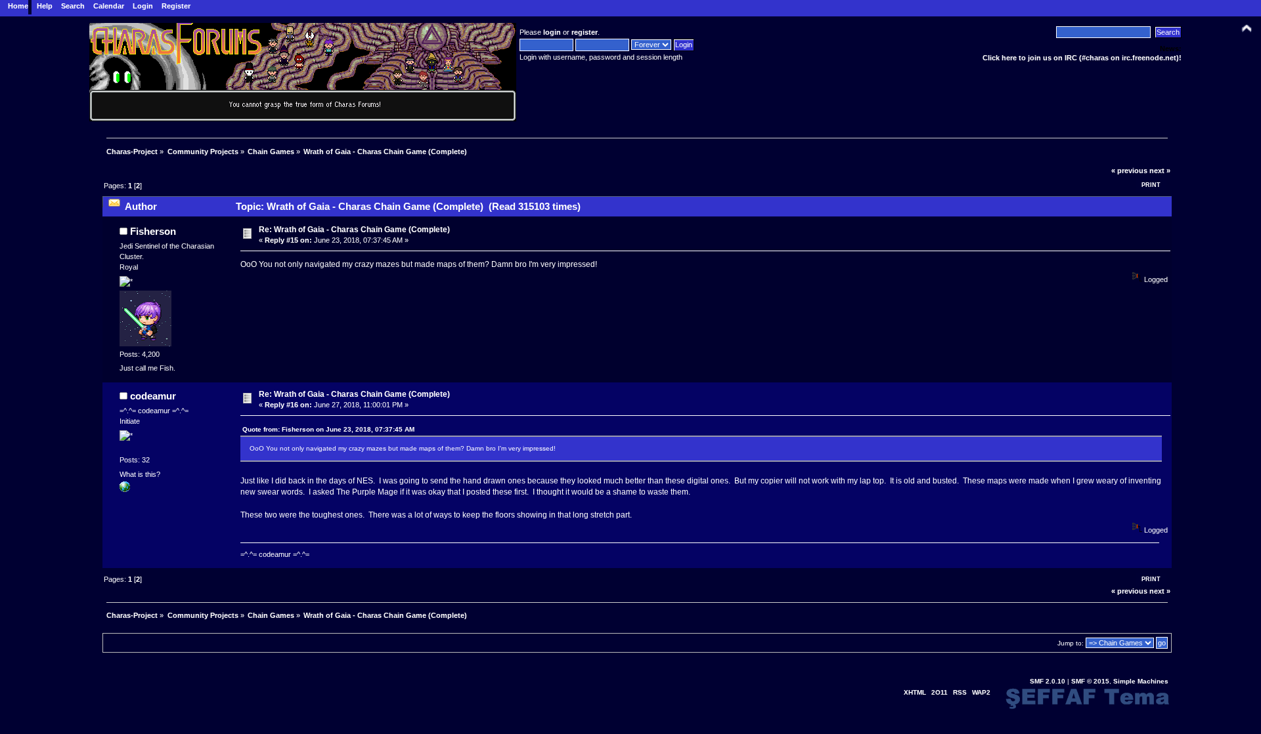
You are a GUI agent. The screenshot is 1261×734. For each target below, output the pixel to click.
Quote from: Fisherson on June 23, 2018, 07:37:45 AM (328, 429)
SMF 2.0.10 (1047, 681)
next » (1159, 170)
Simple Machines (1140, 681)
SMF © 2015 (1090, 681)
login (552, 32)
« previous (1129, 170)
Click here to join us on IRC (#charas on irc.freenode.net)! (1082, 58)
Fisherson (153, 231)
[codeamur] (125, 489)
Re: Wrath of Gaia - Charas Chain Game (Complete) (354, 229)
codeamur (153, 395)
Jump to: (1070, 643)
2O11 (939, 692)
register (584, 32)
